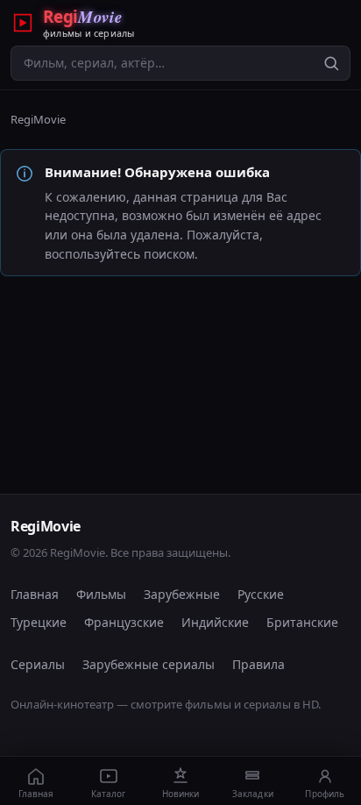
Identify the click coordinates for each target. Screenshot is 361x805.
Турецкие (39, 622)
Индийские (215, 622)
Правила (258, 664)
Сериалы (38, 664)
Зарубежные (182, 594)
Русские (260, 594)
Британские (302, 622)
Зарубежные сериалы (148, 664)
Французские (124, 622)
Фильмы (101, 594)
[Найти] (331, 63)
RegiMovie (38, 119)
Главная (35, 594)
